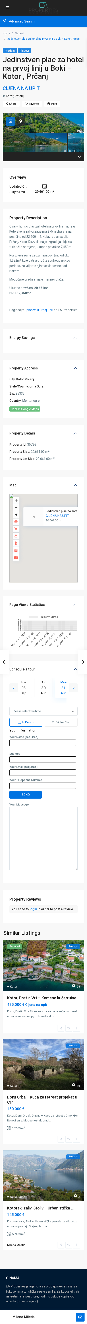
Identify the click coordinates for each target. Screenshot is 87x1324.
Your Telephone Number (25, 780)
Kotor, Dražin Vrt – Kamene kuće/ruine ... (43, 998)
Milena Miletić (23, 1317)
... (56, 1016)
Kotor (9, 96)
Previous (13, 687)
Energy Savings (22, 338)
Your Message (19, 804)
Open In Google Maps (25, 409)
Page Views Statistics (27, 605)
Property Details (22, 433)
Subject (14, 753)
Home (6, 33)
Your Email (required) (23, 767)
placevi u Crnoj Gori (40, 310)
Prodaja (10, 50)
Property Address (23, 368)
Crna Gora (36, 386)
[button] (53, 540)
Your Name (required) (23, 737)
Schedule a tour (22, 669)
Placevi (19, 33)
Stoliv (21, 1196)
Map (13, 485)
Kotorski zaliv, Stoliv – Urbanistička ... (40, 1208)
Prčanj (19, 96)
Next (73, 687)
